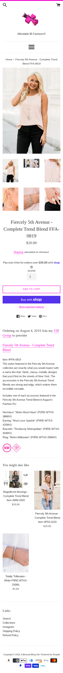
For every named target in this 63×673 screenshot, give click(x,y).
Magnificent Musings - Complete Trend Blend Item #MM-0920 (16, 496)
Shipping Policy (11, 631)
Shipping (18, 252)
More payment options (31, 306)
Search (7, 618)
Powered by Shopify (50, 654)
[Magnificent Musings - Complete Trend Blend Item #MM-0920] (16, 479)
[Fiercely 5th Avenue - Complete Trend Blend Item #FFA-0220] (47, 490)
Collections (9, 622)
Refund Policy (11, 635)
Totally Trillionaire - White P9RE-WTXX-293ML (15, 580)
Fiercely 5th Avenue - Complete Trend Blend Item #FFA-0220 (47, 517)
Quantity (32, 271)
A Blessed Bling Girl (30, 654)
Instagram (8, 626)
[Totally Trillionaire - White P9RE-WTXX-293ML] (16, 553)
